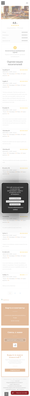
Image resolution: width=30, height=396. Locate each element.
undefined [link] (15, 209)
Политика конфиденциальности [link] (15, 207)
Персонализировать (15, 204)
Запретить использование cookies (15, 201)
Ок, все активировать (15, 198)
